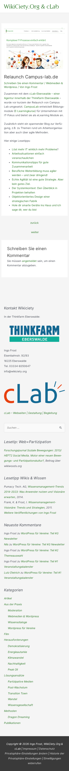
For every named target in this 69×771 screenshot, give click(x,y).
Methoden (10, 710)
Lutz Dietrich (12, 572)
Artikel (8, 598)
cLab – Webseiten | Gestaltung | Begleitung (30, 412)
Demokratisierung (19, 646)
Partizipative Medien (20, 681)
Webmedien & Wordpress (23, 616)
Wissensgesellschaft (20, 705)
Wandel (12, 699)
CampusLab (31, 106)
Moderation (15, 610)
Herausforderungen (16, 639)
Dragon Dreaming (19, 717)
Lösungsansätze (14, 675)
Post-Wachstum (17, 687)
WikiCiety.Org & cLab (31, 6)
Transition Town (17, 693)
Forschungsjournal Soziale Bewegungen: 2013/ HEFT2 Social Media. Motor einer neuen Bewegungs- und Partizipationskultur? (33, 455)
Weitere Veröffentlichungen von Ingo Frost (30, 512)
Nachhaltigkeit (16, 663)
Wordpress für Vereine (21, 628)
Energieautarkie (17, 651)
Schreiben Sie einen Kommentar (24, 83)
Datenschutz (47, 748)
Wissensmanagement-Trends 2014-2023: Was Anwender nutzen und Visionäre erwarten (34, 492)
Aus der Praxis (13, 604)
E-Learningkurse (25, 111)
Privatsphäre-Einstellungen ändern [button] (26, 753)
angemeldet (29, 260)
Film (6, 634)
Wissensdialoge (17, 622)
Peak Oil (13, 669)
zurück (34, 222)
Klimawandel (16, 657)
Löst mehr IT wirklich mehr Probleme (34, 149)
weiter (35, 232)
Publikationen (12, 722)
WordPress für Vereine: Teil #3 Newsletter (39, 544)
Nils (6, 544)
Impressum (30, 748)
